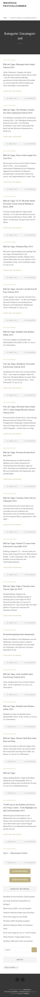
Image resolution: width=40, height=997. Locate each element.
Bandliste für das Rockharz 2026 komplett (19, 897)
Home (5, 18)
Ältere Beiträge (20, 871)
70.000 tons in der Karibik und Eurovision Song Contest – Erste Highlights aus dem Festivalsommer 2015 (20, 807)
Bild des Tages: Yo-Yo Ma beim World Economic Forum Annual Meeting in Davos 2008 (19, 204)
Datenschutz (24, 992)
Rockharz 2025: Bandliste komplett (16, 921)
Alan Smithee (30, 98)
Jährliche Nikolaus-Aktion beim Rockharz (18, 913)
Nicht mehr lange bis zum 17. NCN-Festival (19, 933)
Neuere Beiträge (20, 880)
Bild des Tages (9, 773)
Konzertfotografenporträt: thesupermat (18, 634)
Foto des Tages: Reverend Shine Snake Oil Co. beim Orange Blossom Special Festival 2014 (19, 410)
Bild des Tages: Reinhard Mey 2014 (18, 246)
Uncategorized (9, 60)
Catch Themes (23, 993)
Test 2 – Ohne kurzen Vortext (15, 853)
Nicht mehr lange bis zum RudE (15, 917)
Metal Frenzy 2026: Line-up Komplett (17, 908)
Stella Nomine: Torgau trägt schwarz (17, 937)
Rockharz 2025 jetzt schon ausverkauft (17, 941)
